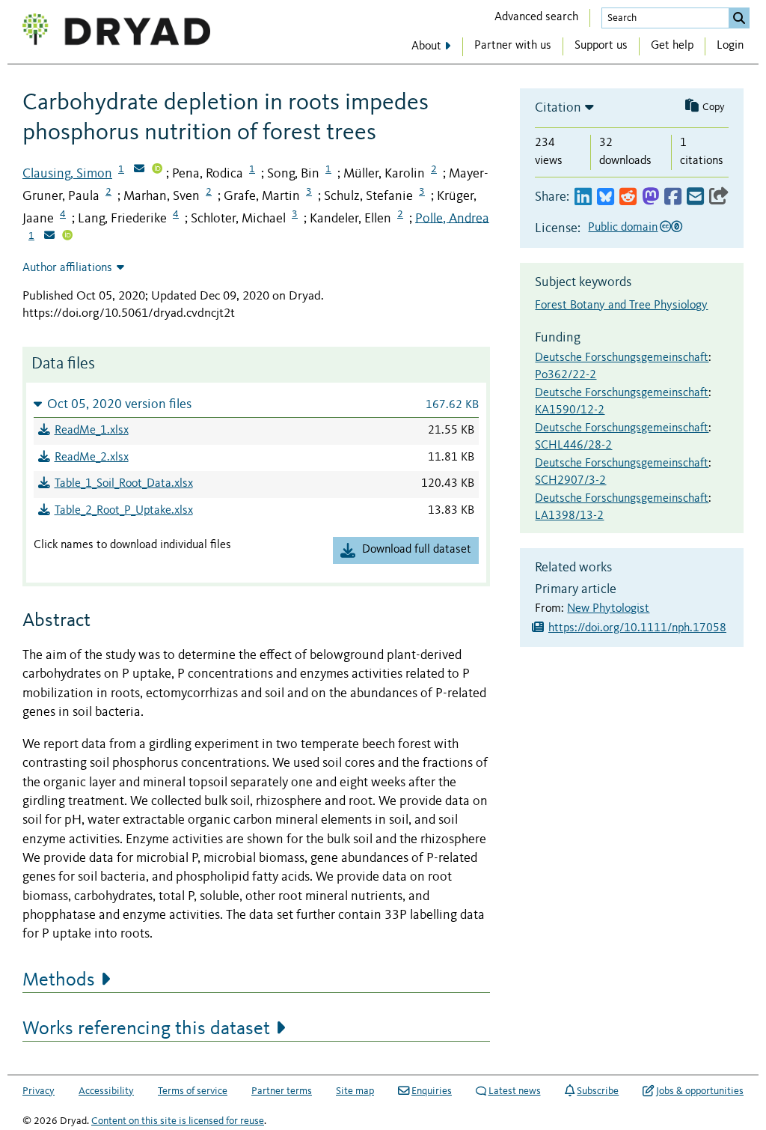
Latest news (514, 1091)
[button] (256, 404)
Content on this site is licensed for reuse (177, 1121)
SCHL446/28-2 (573, 446)
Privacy (38, 1091)
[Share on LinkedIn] (583, 197)
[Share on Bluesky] (605, 197)
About (426, 46)
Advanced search (536, 17)
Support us (601, 46)
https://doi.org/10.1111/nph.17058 (637, 628)
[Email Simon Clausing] (139, 170)
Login (730, 46)
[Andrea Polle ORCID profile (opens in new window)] (67, 237)
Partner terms (281, 1091)
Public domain (623, 228)
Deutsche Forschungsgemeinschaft (621, 358)
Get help (672, 46)
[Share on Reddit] (628, 197)
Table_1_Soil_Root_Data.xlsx (124, 484)
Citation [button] (558, 108)
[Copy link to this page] (719, 197)
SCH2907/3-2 (570, 481)
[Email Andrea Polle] (49, 237)
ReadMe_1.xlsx (92, 431)
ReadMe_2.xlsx (92, 458)
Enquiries (431, 1091)
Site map (355, 1091)
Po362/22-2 (565, 375)
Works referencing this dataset (146, 1029)
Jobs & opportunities (700, 1091)
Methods (58, 980)
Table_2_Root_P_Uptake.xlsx (124, 511)
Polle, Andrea (452, 218)
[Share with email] (695, 197)
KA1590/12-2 (569, 410)
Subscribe (598, 1091)
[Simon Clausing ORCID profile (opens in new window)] (157, 170)
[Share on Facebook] (672, 197)
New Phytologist (608, 609)
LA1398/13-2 (569, 516)
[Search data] (739, 17)
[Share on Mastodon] (650, 197)
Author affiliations (67, 268)
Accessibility (106, 1091)
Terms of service (192, 1091)
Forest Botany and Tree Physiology (621, 306)
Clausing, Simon (67, 173)
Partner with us (512, 46)
